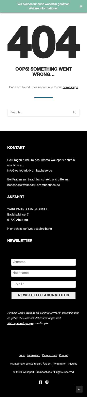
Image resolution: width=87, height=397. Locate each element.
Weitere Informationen (43, 8)
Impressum (33, 355)
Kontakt (63, 355)
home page (70, 87)
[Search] (43, 113)
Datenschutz (49, 355)
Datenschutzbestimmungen (39, 318)
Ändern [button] (47, 364)
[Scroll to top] (79, 389)
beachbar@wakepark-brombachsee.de (33, 185)
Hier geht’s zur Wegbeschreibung (29, 228)
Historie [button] (72, 364)
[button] (74, 112)
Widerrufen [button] (59, 364)
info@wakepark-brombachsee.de (29, 170)
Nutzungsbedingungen (20, 323)
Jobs (22, 355)
